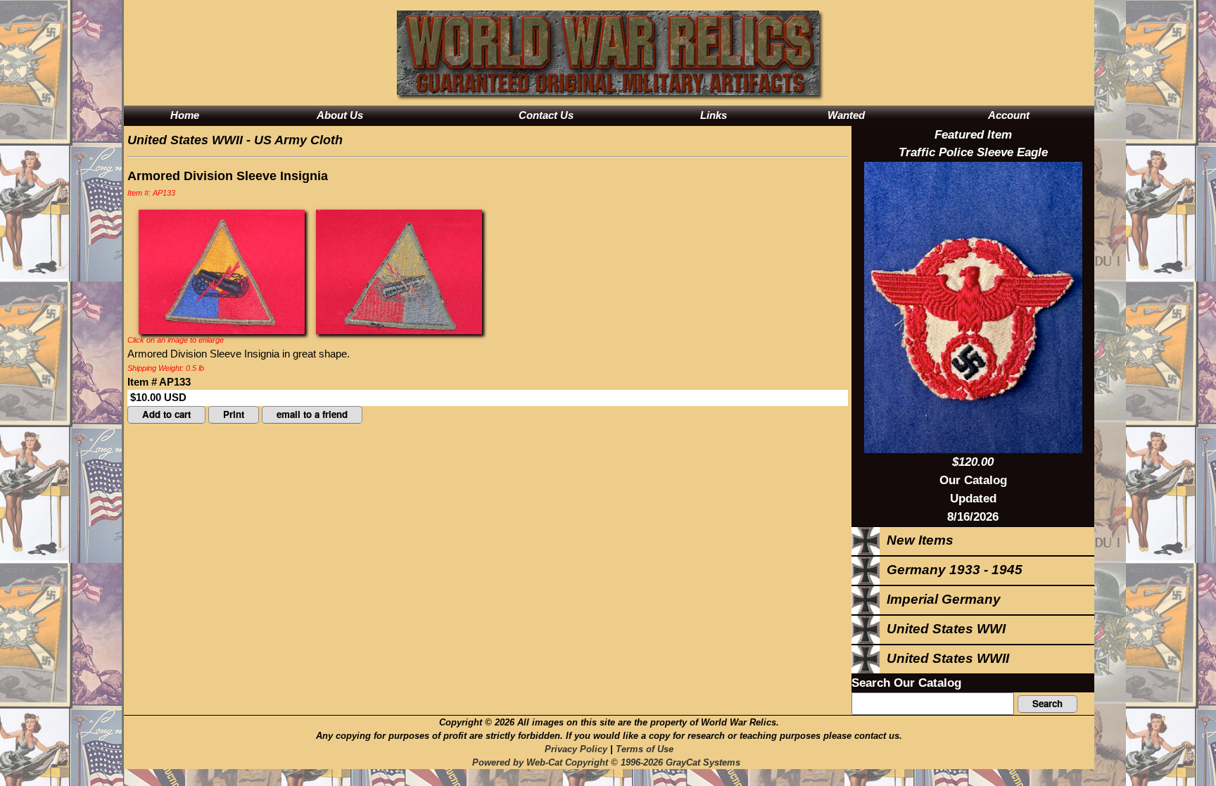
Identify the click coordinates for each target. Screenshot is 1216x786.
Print (233, 414)
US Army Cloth (298, 140)
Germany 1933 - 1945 (951, 569)
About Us (340, 115)
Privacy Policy (576, 749)
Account (1009, 115)
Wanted (846, 115)
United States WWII (185, 140)
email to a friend (312, 414)
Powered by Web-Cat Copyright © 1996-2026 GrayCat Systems (609, 762)
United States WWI (943, 628)
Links (713, 115)
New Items (917, 540)
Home (184, 115)
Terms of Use (644, 749)
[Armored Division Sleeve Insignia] (222, 271)
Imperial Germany (940, 599)
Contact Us (546, 115)
